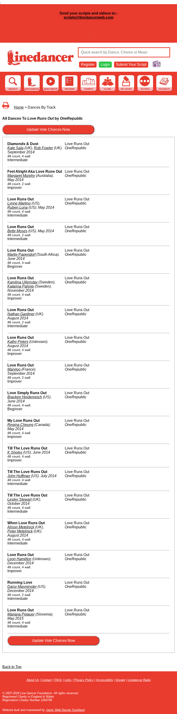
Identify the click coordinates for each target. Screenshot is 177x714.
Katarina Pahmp (20, 286)
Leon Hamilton (19, 559)
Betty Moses (17, 231)
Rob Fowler (43, 148)
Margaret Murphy (21, 176)
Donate (120, 680)
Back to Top (11, 667)
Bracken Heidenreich (24, 397)
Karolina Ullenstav (22, 282)
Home (19, 107)
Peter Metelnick (20, 531)
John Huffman (18, 476)
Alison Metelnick (20, 527)
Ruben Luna (17, 207)
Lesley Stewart (19, 499)
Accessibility (104, 680)
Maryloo (14, 369)
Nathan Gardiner (21, 314)
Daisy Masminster (22, 587)
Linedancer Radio (139, 680)
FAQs (58, 680)
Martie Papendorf (21, 254)
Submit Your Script (131, 64)
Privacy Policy (84, 680)
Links (68, 680)
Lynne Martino (19, 203)
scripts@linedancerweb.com (88, 17)
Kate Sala (15, 148)
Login (105, 64)
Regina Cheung (20, 425)
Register (88, 64)
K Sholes (14, 452)
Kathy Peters (17, 342)
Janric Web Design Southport (65, 710)
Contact (46, 680)
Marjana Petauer (21, 614)
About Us (33, 680)
